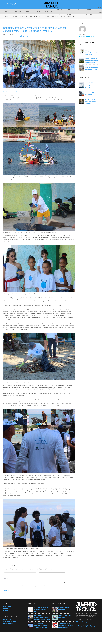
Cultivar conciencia (8, 623)
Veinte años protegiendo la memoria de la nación (91, 68)
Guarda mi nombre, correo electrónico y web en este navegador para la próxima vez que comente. (31, 586)
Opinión (59, 10)
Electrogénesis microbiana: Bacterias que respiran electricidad (90, 84)
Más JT (79, 10)
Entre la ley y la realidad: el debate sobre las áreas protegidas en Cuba (91, 60)
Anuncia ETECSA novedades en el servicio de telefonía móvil (41, 609)
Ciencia (7, 11)
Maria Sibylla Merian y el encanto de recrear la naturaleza (91, 101)
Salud (28, 11)
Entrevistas (48, 11)
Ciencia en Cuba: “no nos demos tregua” (64, 616)
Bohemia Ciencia (7, 619)
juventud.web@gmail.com (85, 622)
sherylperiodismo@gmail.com (88, 36)
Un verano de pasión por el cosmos (63, 608)
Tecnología (18, 11)
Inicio (6, 16)
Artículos (5, 610)
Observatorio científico (9, 621)
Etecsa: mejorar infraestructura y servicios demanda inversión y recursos (42, 617)
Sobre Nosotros (7, 606)
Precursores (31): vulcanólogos (89, 93)
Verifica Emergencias (89, 10)
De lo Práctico (70, 10)
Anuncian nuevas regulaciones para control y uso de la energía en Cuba (41, 625)
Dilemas (37, 11)
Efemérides (6, 608)
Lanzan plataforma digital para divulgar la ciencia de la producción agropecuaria (91, 51)
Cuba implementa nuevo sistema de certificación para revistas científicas (65, 625)
